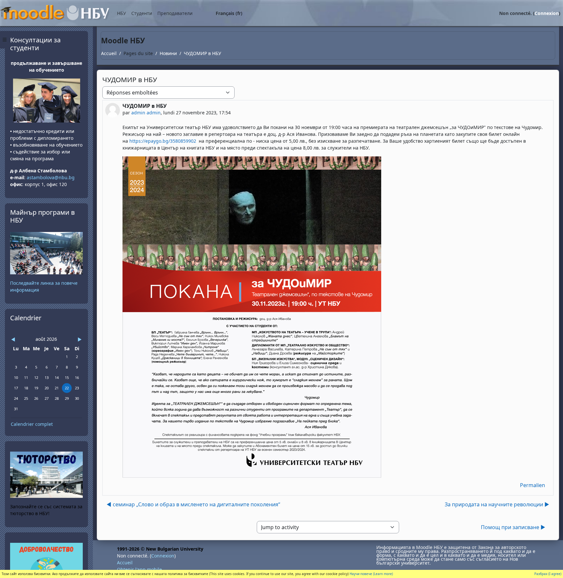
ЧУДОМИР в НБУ (202, 53)
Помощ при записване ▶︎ (513, 527)
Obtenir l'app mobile (139, 569)
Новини (168, 53)
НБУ (121, 13)
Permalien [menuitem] (532, 485)
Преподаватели (175, 13)
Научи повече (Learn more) (371, 573)
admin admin (146, 112)
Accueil (109, 53)
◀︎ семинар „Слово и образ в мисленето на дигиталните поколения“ (193, 504)
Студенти (141, 13)
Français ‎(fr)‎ (229, 13)
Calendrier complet (32, 424)
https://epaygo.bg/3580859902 (162, 141)
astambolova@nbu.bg (51, 177)
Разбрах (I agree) (547, 573)
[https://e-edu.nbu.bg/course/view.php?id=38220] (46, 568)
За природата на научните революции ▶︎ (497, 504)
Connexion (547, 13)
